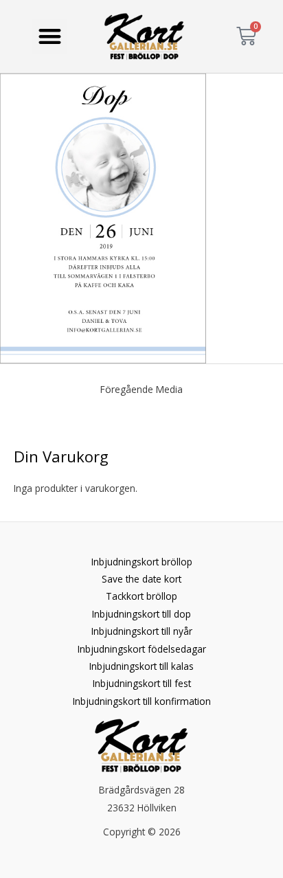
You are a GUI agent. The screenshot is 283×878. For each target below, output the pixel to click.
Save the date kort (141, 578)
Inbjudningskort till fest (142, 683)
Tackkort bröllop (141, 596)
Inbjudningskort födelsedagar (142, 648)
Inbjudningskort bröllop (141, 561)
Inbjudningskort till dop (141, 613)
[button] (50, 37)
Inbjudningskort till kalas (141, 666)
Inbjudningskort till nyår (141, 631)
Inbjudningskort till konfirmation (142, 701)
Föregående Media (141, 389)
